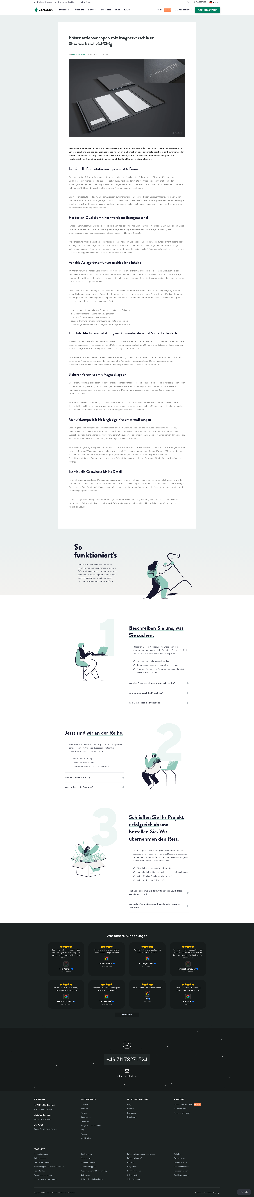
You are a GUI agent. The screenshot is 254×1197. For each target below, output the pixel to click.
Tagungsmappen (181, 1162)
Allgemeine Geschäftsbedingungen (207, 1193)
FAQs (127, 9)
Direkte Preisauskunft (187, 1104)
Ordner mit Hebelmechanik (91, 1179)
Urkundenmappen (181, 1166)
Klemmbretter (86, 1158)
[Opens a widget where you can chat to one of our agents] (244, 1192)
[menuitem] (103, 1104)
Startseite (84, 1104)
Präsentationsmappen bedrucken (141, 1154)
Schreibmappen (133, 1179)
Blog (117, 9)
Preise (163, 9)
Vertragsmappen (181, 1171)
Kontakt (130, 1108)
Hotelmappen (86, 1154)
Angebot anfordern (207, 10)
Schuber (177, 1154)
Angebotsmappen (41, 1154)
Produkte (64, 9)
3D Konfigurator (183, 9)
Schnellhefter (133, 1175)
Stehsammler (179, 1158)
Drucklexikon (85, 1138)
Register (130, 1162)
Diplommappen (40, 1158)
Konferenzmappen (88, 1166)
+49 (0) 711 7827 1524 (199, 2)
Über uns (79, 9)
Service (92, 9)
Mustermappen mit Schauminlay (93, 1171)
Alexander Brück (78, 54)
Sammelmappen (134, 1171)
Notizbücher (85, 1175)
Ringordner (132, 1166)
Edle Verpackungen (42, 1162)
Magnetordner (39, 1171)
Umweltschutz (86, 1117)
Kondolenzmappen (88, 1162)
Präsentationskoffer (135, 1158)
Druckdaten (132, 1117)
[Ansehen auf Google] (66, 964)
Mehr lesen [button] (66, 958)
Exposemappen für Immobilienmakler (49, 1166)
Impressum (131, 1113)
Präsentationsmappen (43, 1175)
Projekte (83, 1134)
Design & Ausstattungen (90, 1125)
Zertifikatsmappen (181, 1175)
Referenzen (105, 9)
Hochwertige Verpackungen (45, 1179)
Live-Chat (38, 1125)
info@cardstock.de (42, 1115)
